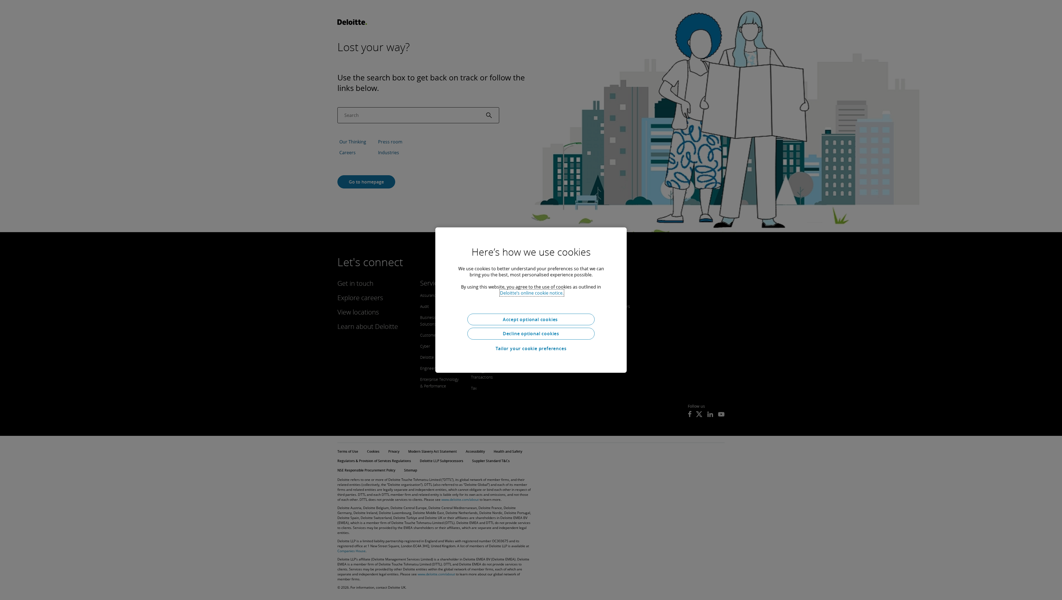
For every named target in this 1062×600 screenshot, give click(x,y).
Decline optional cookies (531, 334)
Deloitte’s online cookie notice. (532, 293)
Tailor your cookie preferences (531, 348)
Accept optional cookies (531, 319)
